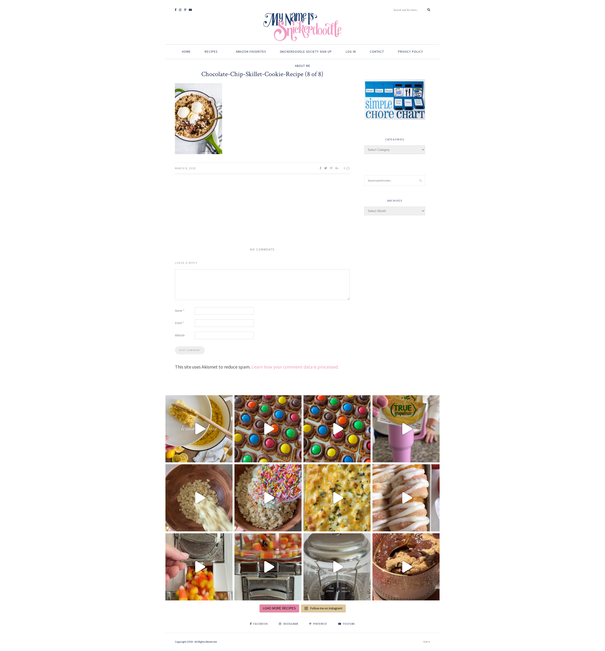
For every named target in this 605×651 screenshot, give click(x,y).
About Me (302, 66)
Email (179, 323)
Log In (351, 52)
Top (425, 641)
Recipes (211, 52)
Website (180, 335)
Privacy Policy (410, 52)
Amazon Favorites (251, 52)
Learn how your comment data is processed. (295, 367)
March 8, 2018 (185, 168)
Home (186, 52)
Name (179, 311)
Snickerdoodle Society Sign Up (306, 52)
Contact (377, 52)
